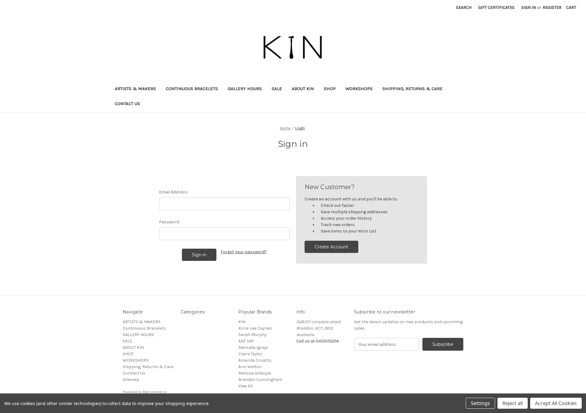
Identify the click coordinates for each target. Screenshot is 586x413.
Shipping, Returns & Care (412, 88)
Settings (480, 403)
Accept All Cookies (556, 403)
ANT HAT (246, 341)
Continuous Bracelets (192, 88)
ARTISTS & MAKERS (135, 88)
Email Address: (173, 192)
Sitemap (131, 379)
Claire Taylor (250, 353)
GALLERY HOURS (245, 88)
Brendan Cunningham (260, 379)
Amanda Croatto (254, 360)
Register (552, 7)
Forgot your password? (244, 251)
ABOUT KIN (303, 88)
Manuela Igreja (253, 347)
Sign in (528, 7)
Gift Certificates (496, 7)
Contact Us (127, 103)
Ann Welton (250, 366)
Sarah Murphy (252, 334)
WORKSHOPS (359, 88)
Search (464, 7)
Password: (169, 222)
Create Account (331, 247)
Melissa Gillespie (254, 373)
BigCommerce (155, 392)
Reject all (512, 403)
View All (245, 386)
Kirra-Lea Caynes (255, 328)
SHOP (330, 88)
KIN (241, 321)
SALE (277, 88)
